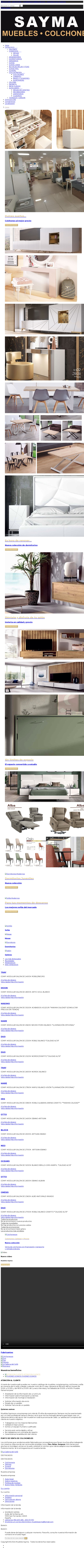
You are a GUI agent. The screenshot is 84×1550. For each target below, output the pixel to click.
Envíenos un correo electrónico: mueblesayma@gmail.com (29, 1522)
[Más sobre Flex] (3, 1360)
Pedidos (8, 1498)
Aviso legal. (9, 1479)
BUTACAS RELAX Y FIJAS (19, 67)
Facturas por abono (13, 1499)
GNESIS (5, 1192)
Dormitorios (9, 1468)
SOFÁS (12, 63)
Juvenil (8, 1466)
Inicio (7, 45)
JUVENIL (12, 71)
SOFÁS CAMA (14, 65)
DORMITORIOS (15, 59)
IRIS (3, 1099)
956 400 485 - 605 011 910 (11, 2)
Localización (10, 104)
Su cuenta (5, 1488)
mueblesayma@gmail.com (33, 2)
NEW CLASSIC (15, 86)
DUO (3, 1036)
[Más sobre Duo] (3, 1358)
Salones (8, 1464)
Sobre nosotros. (11, 1481)
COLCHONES (18, 74)
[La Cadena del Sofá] (9, 1452)
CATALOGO (11, 47)
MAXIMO (5, 1003)
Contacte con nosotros (55, 2)
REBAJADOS (10, 963)
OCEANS (5, 1161)
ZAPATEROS (18, 94)
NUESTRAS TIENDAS (13, 1485)
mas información (11, 768)
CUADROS (17, 96)
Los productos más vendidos (12, 1231)
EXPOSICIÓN (10, 100)
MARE (4, 1021)
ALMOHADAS (18, 80)
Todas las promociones (10, 1227)
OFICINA (12, 82)
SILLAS (16, 55)
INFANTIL (13, 84)
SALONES (13, 49)
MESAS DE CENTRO (21, 90)
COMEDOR (15, 51)
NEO (3, 1145)
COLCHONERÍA (17, 73)
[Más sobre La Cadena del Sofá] (9, 1364)
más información (11, 225)
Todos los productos (9, 1219)
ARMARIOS (13, 61)
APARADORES (15, 57)
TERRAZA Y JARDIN (17, 98)
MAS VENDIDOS (11, 965)
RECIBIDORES (19, 92)
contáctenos (10, 102)
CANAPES (17, 76)
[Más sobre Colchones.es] (7, 1356)
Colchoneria (10, 1462)
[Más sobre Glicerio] (5, 1362)
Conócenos (5, 1265)
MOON (4, 988)
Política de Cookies (12, 1483)
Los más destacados (13, 959)
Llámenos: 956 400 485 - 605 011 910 (19, 1520)
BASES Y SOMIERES (21, 78)
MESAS (16, 53)
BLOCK (4, 1130)
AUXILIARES (15, 88)
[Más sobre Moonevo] (5, 1366)
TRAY (3, 972)
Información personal (13, 1496)
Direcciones (9, 1501)
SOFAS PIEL (14, 69)
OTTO (4, 1114)
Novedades (9, 961)
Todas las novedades (9, 1223)
